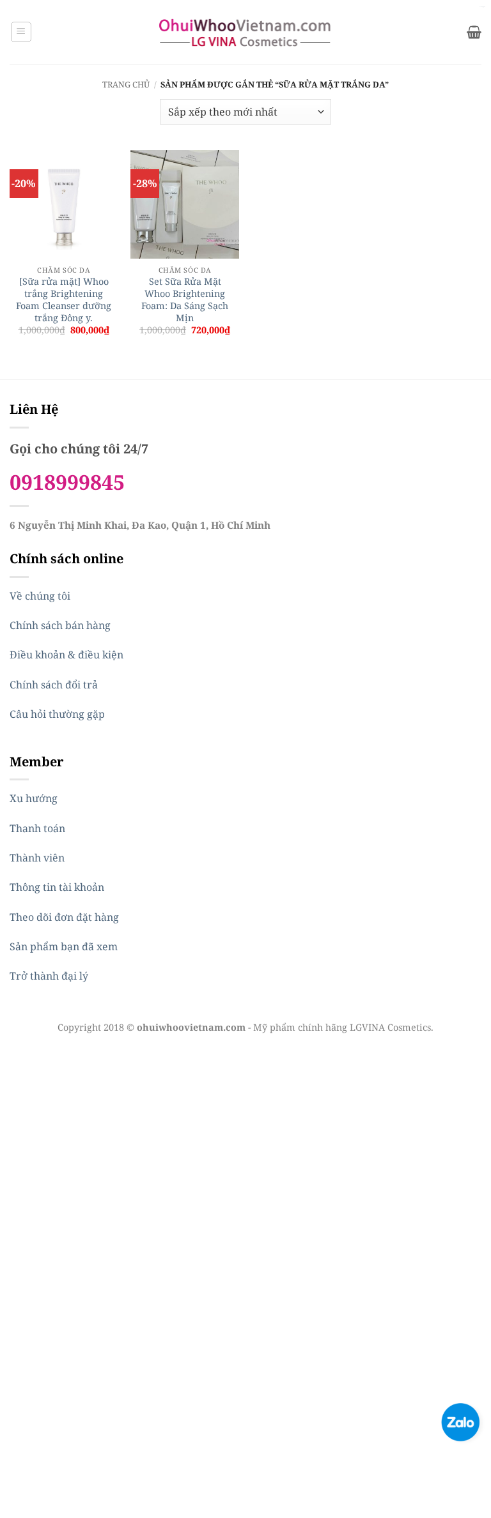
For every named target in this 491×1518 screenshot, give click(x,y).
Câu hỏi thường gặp (57, 714)
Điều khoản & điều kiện (66, 655)
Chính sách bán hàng (60, 625)
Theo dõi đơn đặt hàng (64, 917)
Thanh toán (37, 828)
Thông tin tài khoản (57, 887)
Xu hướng (34, 798)
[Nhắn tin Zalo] (460, 1421)
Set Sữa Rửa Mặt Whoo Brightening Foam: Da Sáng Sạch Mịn (184, 299)
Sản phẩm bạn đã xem (64, 946)
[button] (21, 32)
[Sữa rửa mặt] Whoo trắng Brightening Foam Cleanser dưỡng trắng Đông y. (63, 299)
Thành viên (37, 858)
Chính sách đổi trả (54, 685)
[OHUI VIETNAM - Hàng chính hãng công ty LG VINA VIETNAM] (246, 32)
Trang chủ (126, 84)
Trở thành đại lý (49, 976)
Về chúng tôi (40, 596)
